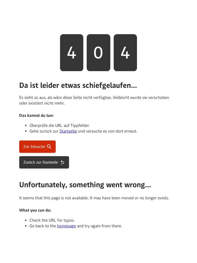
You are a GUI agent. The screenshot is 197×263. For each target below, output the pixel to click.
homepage (66, 225)
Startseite (68, 131)
